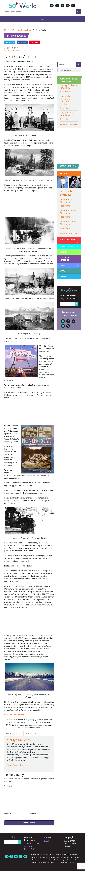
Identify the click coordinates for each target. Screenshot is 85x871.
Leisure (69, 265)
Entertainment (69, 246)
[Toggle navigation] (42, 19)
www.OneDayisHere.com (14, 715)
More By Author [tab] (32, 733)
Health (69, 252)
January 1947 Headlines (66, 114)
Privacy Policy (29, 849)
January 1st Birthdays (66, 192)
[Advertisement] (29, 205)
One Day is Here (16, 765)
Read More (65, 91)
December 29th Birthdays (68, 223)
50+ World (8, 30)
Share (11, 42)
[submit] (78, 64)
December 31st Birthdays (67, 201)
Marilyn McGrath (19, 740)
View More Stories (67, 124)
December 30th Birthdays (68, 212)
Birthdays (69, 173)
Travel (24, 50)
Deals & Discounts (69, 240)
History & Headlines (23, 30)
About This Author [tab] (14, 733)
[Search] (78, 11)
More (69, 271)
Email (33, 814)
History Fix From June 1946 (68, 86)
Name (7, 814)
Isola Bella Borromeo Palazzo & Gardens (65, 100)
